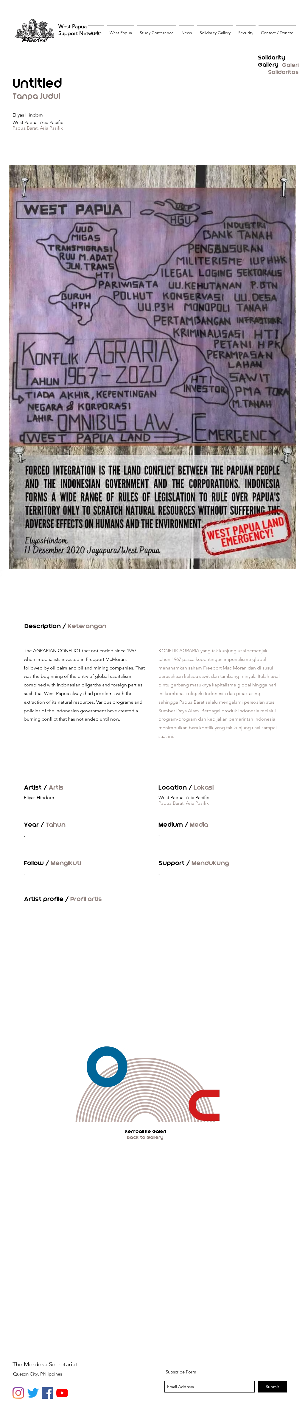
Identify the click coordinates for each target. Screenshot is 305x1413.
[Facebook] (47, 1393)
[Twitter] (33, 1393)
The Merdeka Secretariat (45, 1364)
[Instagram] (18, 1393)
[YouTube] (62, 1393)
